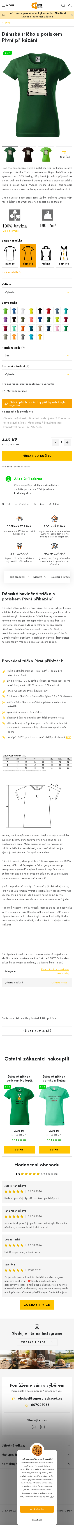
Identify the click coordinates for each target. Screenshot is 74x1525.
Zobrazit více (37, 1305)
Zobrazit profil (34, 1342)
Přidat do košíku (37, 456)
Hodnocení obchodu (37, 1164)
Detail (19, 1150)
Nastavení (37, 1519)
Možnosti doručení (17, 391)
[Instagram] (42, 1427)
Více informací (11, 231)
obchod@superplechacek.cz (40, 1398)
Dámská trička (59, 982)
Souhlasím (38, 1509)
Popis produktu (16, 577)
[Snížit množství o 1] (55, 442)
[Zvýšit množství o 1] (67, 442)
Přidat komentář (37, 1031)
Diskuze (37, 577)
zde (51, 1496)
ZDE (68, 737)
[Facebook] (34, 1427)
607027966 (40, 1404)
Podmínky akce (22, 493)
